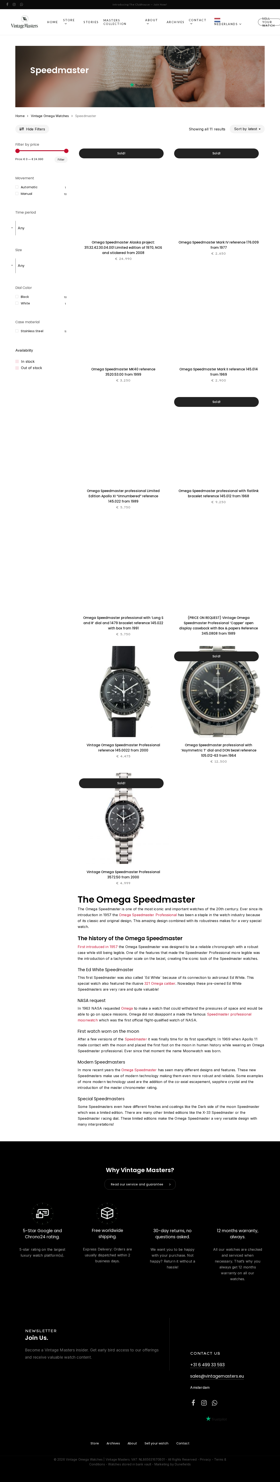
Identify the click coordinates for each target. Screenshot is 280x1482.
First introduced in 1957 (98, 947)
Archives (113, 1443)
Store (95, 1443)
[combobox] (247, 129)
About (132, 1443)
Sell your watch (156, 1443)
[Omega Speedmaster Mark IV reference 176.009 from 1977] (218, 188)
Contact (182, 1443)
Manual (26, 194)
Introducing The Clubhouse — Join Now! (140, 4)
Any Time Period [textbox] (21, 228)
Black (25, 297)
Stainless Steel (32, 331)
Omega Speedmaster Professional (148, 915)
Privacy (205, 1459)
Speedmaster (136, 1039)
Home (20, 116)
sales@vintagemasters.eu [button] (217, 1376)
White (25, 303)
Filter (61, 159)
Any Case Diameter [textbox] (21, 265)
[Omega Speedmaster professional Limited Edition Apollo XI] (123, 437)
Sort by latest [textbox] (245, 129)
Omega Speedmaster (139, 1070)
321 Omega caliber (159, 983)
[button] (140, 1184)
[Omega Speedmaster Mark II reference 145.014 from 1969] (218, 315)
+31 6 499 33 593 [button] (207, 1365)
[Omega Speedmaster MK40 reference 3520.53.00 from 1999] (123, 315)
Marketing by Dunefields (172, 1464)
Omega (127, 1008)
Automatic (29, 187)
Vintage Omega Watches (50, 116)
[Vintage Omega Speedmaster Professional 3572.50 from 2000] (123, 818)
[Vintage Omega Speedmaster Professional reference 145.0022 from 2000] (123, 691)
